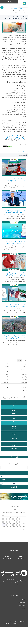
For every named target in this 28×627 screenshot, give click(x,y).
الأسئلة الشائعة (7, 558)
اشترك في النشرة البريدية (10, 621)
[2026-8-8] (4, 518)
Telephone (22, 602)
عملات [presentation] (24, 360)
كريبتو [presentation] (19, 360)
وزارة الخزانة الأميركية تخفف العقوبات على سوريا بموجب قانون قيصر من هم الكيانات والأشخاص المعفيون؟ (15, 307)
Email (23, 599)
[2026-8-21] (7, 524)
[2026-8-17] (20, 524)
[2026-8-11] (17, 521)
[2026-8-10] (20, 521)
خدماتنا (21, 556)
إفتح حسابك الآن (14, 457)
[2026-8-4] (17, 518)
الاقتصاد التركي (20, 151)
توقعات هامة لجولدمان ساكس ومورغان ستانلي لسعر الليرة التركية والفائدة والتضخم (14, 275)
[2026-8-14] (7, 521)
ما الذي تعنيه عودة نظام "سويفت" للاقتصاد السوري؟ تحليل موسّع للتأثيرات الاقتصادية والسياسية (15, 243)
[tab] (25, 360)
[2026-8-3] (20, 518)
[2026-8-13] (10, 521)
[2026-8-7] (7, 518)
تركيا (26, 151)
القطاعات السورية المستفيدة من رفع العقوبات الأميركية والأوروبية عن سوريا (14, 338)
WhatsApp (22, 605)
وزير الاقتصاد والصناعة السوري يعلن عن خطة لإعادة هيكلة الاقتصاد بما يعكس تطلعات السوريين (14, 212)
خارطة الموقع (21, 621)
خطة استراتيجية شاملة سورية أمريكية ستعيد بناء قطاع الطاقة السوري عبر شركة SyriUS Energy (15, 180)
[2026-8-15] (4, 521)
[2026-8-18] (17, 524)
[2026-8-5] (14, 518)
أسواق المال (20, 558)
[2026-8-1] (4, 514)
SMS (23, 609)
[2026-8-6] (10, 518)
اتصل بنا (7, 556)
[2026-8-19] (14, 524)
